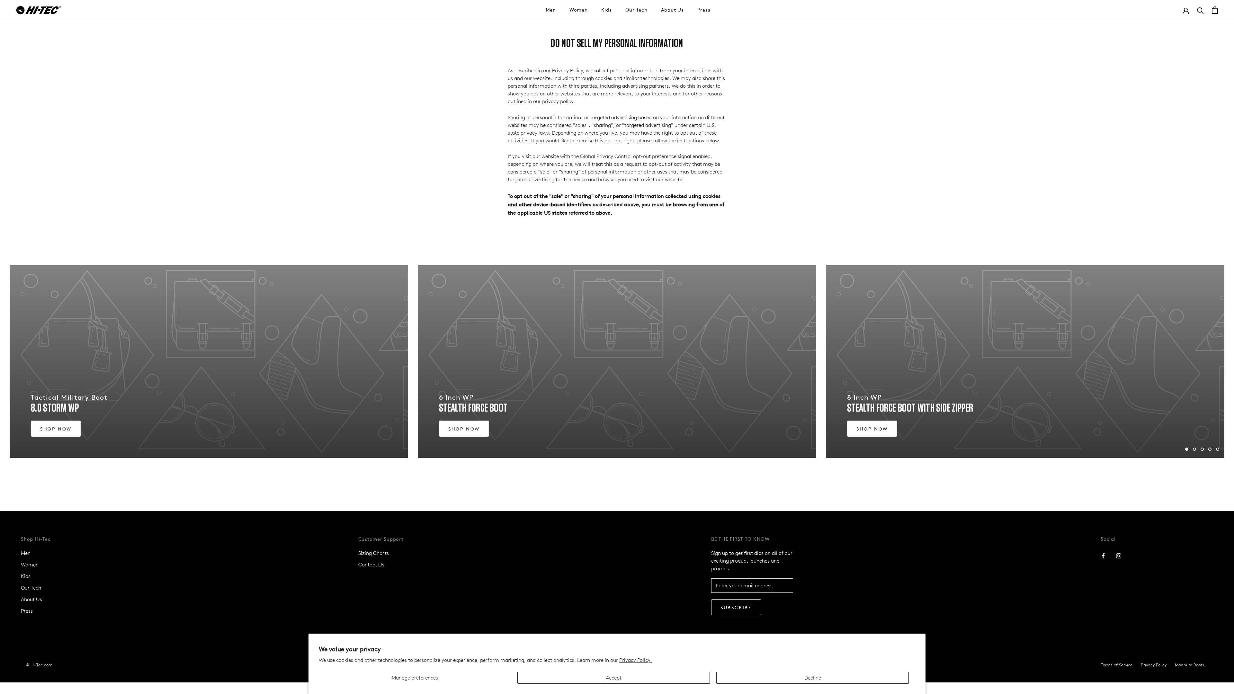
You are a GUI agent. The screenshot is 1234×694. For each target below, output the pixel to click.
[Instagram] (1118, 555)
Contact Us (371, 565)
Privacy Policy (1154, 665)
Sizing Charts (373, 553)
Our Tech (636, 9)
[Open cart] (1215, 10)
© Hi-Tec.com (39, 665)
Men (551, 9)
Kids (606, 9)
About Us (672, 9)
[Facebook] (1103, 555)
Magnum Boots (1189, 665)
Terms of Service (1116, 665)
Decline (812, 678)
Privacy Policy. (635, 660)
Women (578, 9)
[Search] (1200, 10)
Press (704, 9)
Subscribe (736, 607)
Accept (613, 678)
